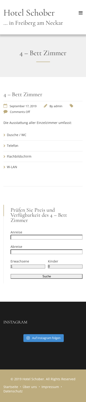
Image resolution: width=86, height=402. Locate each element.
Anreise (16, 232)
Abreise (16, 246)
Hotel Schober (33, 17)
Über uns (30, 387)
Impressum (50, 387)
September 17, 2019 (23, 106)
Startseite (10, 387)
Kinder (53, 261)
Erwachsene (20, 261)
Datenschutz (13, 391)
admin (58, 106)
